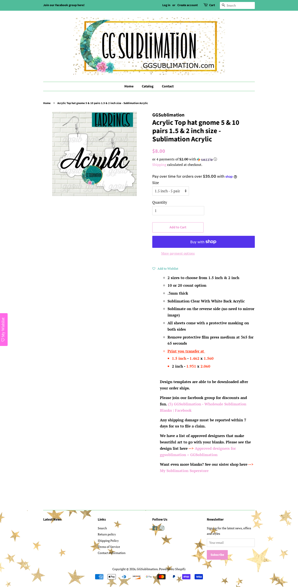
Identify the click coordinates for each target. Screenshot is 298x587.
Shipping (159, 164)
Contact (168, 86)
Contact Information (111, 553)
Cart (212, 5)
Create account (187, 5)
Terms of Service (109, 547)
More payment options (178, 253)
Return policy (107, 534)
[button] (203, 159)
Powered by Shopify (172, 569)
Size (155, 182)
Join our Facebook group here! (64, 5)
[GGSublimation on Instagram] (161, 529)
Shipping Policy (108, 540)
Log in (166, 5)
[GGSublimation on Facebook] (154, 529)
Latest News (52, 519)
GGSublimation (147, 569)
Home (129, 86)
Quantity (159, 202)
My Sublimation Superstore (184, 470)
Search (102, 528)
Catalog (148, 86)
